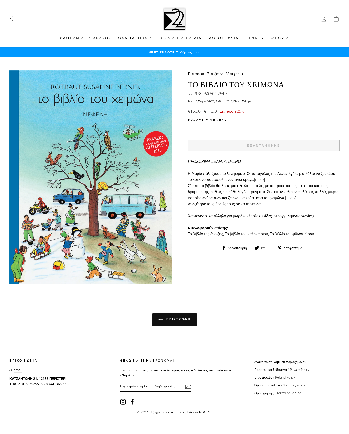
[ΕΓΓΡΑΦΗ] (188, 386)
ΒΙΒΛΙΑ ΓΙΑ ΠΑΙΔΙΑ (181, 38)
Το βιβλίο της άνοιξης (205, 233)
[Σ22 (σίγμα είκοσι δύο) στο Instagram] (123, 402)
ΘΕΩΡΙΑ (280, 38)
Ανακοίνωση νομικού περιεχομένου (280, 361)
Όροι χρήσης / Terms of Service (277, 393)
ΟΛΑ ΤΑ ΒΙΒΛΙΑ (135, 38)
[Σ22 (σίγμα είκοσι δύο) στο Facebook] (132, 402)
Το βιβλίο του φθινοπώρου (292, 233)
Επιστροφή (178, 319)
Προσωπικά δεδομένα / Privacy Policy (281, 369)
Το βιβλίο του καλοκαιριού (246, 233)
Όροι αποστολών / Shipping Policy (279, 385)
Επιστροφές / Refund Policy (274, 377)
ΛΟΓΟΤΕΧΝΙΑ (224, 38)
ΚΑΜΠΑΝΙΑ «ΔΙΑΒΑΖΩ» (85, 38)
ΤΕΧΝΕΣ (255, 38)
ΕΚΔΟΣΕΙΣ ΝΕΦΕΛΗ (207, 120)
